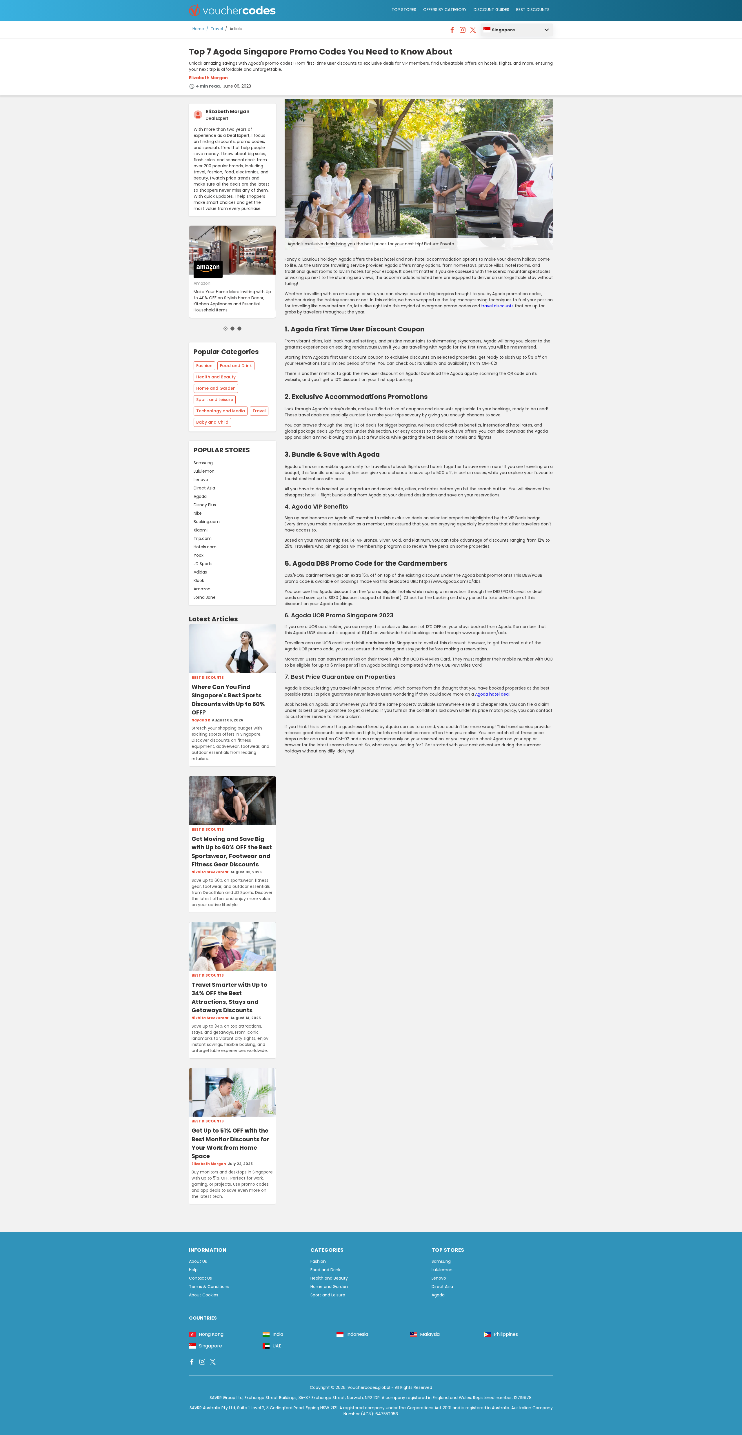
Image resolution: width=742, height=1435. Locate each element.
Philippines (506, 1334)
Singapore (503, 30)
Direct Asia (204, 488)
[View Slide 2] (232, 328)
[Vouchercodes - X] (473, 31)
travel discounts (497, 306)
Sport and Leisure (214, 399)
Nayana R (201, 720)
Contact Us (200, 1278)
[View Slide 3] (239, 328)
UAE (276, 1346)
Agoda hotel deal (492, 694)
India (277, 1334)
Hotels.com (205, 547)
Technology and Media (220, 411)
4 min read (208, 86)
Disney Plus (205, 505)
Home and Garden (216, 388)
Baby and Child (212, 422)
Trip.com (203, 538)
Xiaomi (201, 530)
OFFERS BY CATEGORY (445, 9)
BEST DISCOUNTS (533, 9)
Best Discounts (208, 677)
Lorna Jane (205, 597)
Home (198, 29)
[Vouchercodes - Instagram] (462, 31)
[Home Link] (232, 10)
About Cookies (203, 1295)
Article (236, 29)
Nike (198, 513)
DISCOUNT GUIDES (491, 9)
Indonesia (357, 1334)
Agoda (200, 496)
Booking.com (207, 522)
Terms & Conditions (209, 1286)
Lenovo (201, 479)
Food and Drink (236, 366)
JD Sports (203, 564)
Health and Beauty (216, 377)
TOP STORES (404, 9)
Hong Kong (211, 1334)
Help (193, 1270)
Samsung (203, 463)
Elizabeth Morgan (208, 78)
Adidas (200, 572)
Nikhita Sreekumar (210, 872)
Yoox (198, 555)
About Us (198, 1261)
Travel (217, 29)
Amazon (202, 589)
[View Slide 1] (225, 328)
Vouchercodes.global (369, 1387)
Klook (199, 580)
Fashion (204, 366)
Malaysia (430, 1334)
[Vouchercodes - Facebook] (452, 31)
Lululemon (204, 471)
